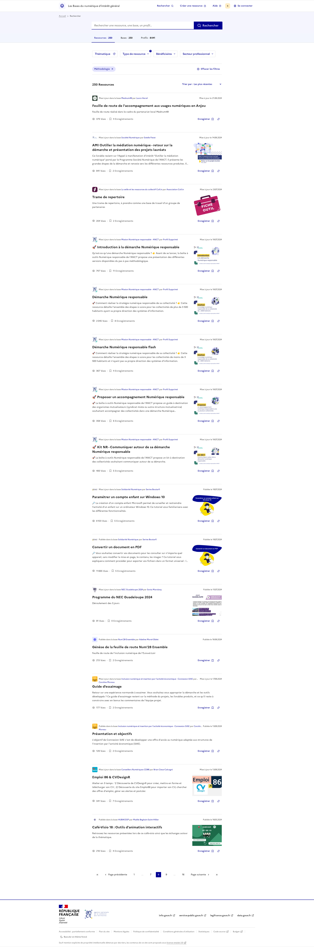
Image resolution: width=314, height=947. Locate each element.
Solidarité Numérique (131, 489)
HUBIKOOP (123, 819)
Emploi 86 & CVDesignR (111, 777)
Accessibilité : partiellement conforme (77, 931)
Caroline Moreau (107, 682)
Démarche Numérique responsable (120, 297)
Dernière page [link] (216, 874)
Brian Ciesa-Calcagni (163, 769)
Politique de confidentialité (146, 931)
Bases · (126, 39)
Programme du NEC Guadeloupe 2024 (122, 597)
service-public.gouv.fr (191, 915)
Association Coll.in (175, 189)
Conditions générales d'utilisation (178, 931)
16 (183, 874)
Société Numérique (130, 137)
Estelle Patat (150, 137)
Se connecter (245, 6)
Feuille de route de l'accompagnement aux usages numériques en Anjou (149, 105)
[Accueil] (97, 914)
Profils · (148, 39)
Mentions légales (121, 931)
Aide (215, 6)
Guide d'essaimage (107, 686)
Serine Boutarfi (153, 489)
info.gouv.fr (165, 915)
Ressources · (103, 39)
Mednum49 (126, 98)
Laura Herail (142, 98)
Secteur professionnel (196, 54)
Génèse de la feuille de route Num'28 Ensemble (130, 647)
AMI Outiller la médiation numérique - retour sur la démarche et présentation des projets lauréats (132, 147)
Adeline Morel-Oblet (148, 639)
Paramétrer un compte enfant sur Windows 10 (128, 497)
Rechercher (163, 6)
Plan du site (104, 931)
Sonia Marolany (154, 589)
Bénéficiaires (164, 54)
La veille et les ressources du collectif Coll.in (141, 189)
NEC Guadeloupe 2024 (132, 589)
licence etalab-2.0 (175, 942)
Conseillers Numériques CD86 (135, 769)
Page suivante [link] (198, 874)
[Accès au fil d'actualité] (227, 6)
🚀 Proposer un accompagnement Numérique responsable (138, 397)
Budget (236, 931)
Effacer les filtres (210, 69)
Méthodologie (102, 69)
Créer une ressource (191, 6)
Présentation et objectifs (112, 733)
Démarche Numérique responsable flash (124, 347)
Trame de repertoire (108, 197)
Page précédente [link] (117, 874)
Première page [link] (97, 874)
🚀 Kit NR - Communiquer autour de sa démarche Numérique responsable (131, 449)
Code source (219, 931)
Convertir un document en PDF (117, 547)
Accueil (62, 16)
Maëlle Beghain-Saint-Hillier (146, 819)
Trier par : (187, 84)
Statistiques (203, 931)
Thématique (102, 54)
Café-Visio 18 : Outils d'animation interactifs (127, 827)
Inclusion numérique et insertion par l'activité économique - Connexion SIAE (157, 678)
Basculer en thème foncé (75, 936)
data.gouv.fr (244, 915)
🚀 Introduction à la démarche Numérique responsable (135, 247)
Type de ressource (137, 53)
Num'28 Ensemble (126, 639)
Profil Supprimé (170, 239)
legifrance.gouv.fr (220, 915)
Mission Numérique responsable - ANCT (140, 239)
